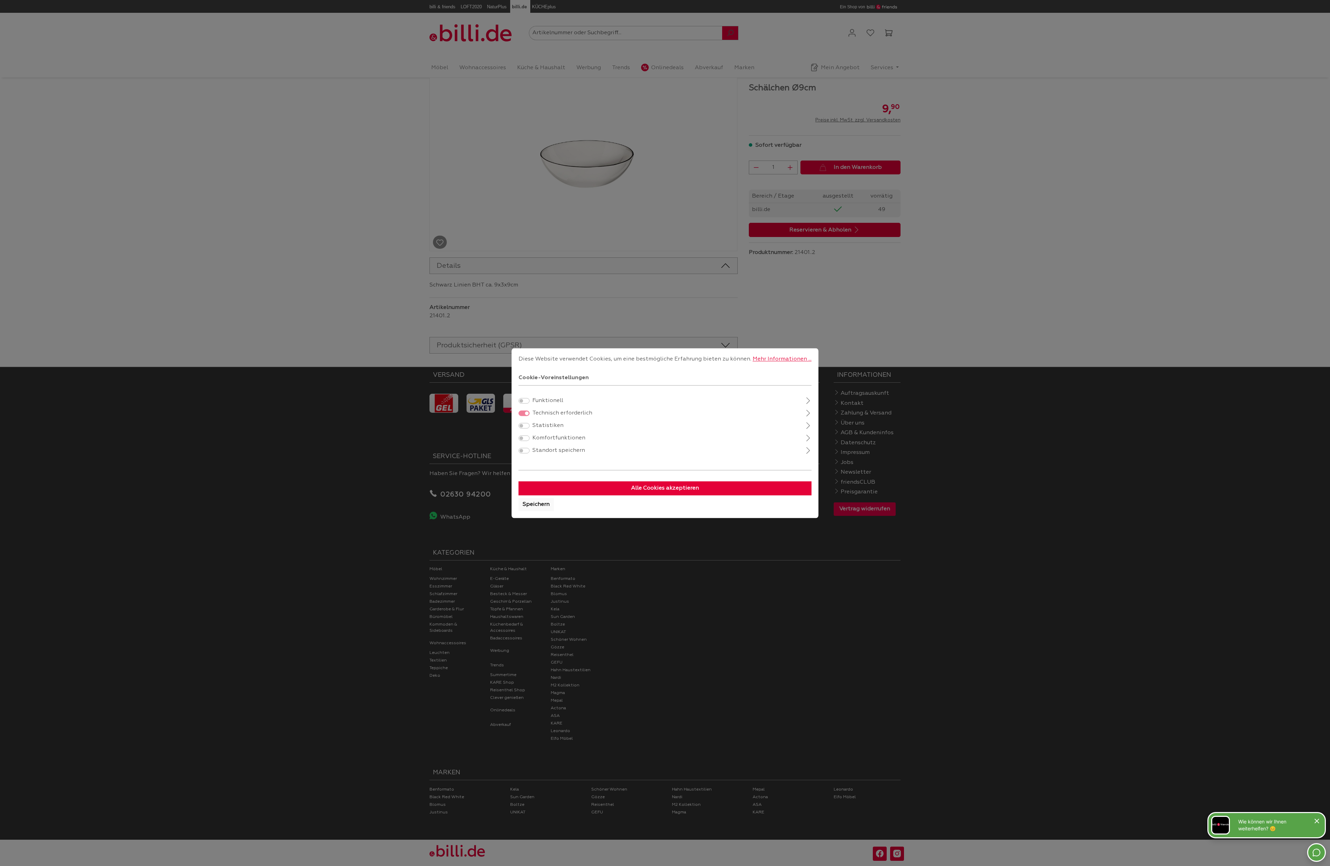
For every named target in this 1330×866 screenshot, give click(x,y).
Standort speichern (558, 450)
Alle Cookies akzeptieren (665, 488)
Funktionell (547, 400)
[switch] (524, 400)
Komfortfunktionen (558, 438)
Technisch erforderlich (562, 413)
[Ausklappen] (808, 399)
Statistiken (548, 425)
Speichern (536, 504)
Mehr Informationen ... (782, 359)
